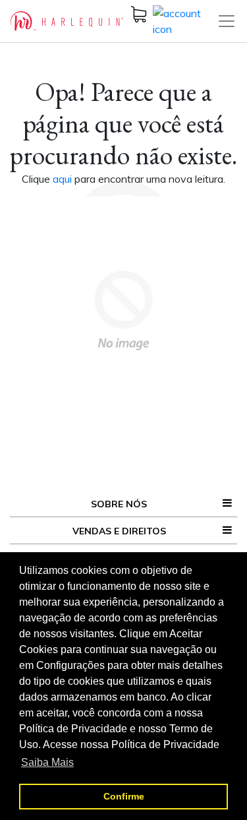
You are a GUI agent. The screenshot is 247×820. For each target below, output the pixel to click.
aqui (63, 178)
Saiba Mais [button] (47, 762)
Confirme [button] (123, 796)
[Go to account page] (185, 19)
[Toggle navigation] (226, 21)
